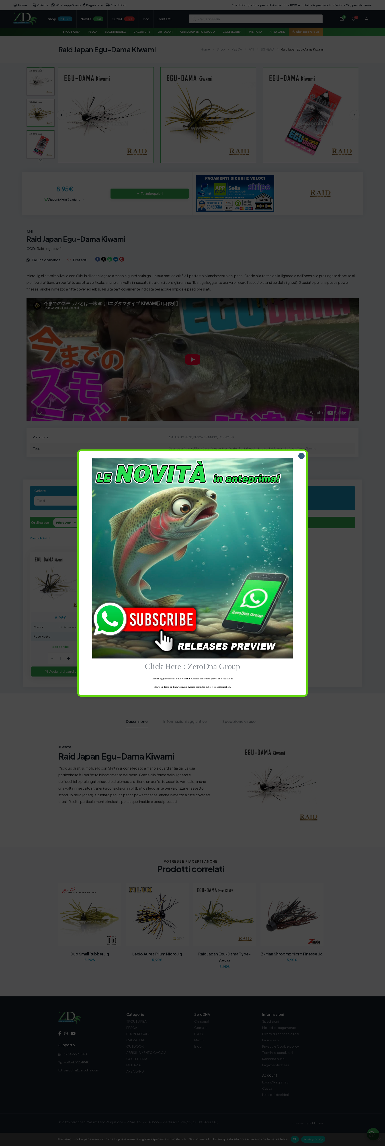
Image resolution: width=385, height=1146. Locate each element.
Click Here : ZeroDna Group (192, 666)
